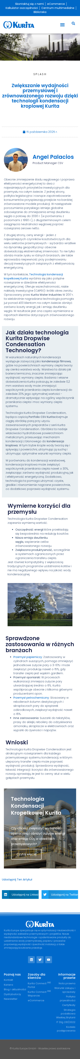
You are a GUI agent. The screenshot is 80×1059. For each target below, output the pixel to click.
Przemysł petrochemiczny (31, 698)
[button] (62, 24)
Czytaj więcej (26, 854)
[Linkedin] (31, 959)
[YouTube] (48, 959)
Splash (40, 74)
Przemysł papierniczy (27, 657)
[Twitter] (40, 959)
